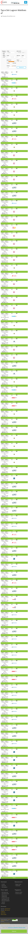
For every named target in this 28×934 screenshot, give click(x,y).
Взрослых (18, 55)
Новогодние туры (5, 892)
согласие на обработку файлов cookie (16, 927)
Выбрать (14, 78)
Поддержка (3, 911)
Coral (4, 57)
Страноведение (4, 887)
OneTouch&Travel (4, 52)
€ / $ (21, 61)
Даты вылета (19, 51)
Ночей (8, 55)
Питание (8, 65)
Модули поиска (18, 884)
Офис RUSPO (3, 913)
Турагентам (4, 885)
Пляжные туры (4, 895)
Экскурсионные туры (5, 897)
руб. (18, 61)
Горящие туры (4, 896)
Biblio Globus (4, 55)
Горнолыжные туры (5, 893)
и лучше (14, 65)
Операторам (17, 885)
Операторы (4, 51)
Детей (23, 55)
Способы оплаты (18, 893)
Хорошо (14, 931)
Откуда (8, 51)
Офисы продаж (3, 914)
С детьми (3, 902)
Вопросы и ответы (18, 892)
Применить (21, 67)
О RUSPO (3, 884)
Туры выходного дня (5, 899)
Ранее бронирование (5, 900)
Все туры (3, 903)
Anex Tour (4, 54)
